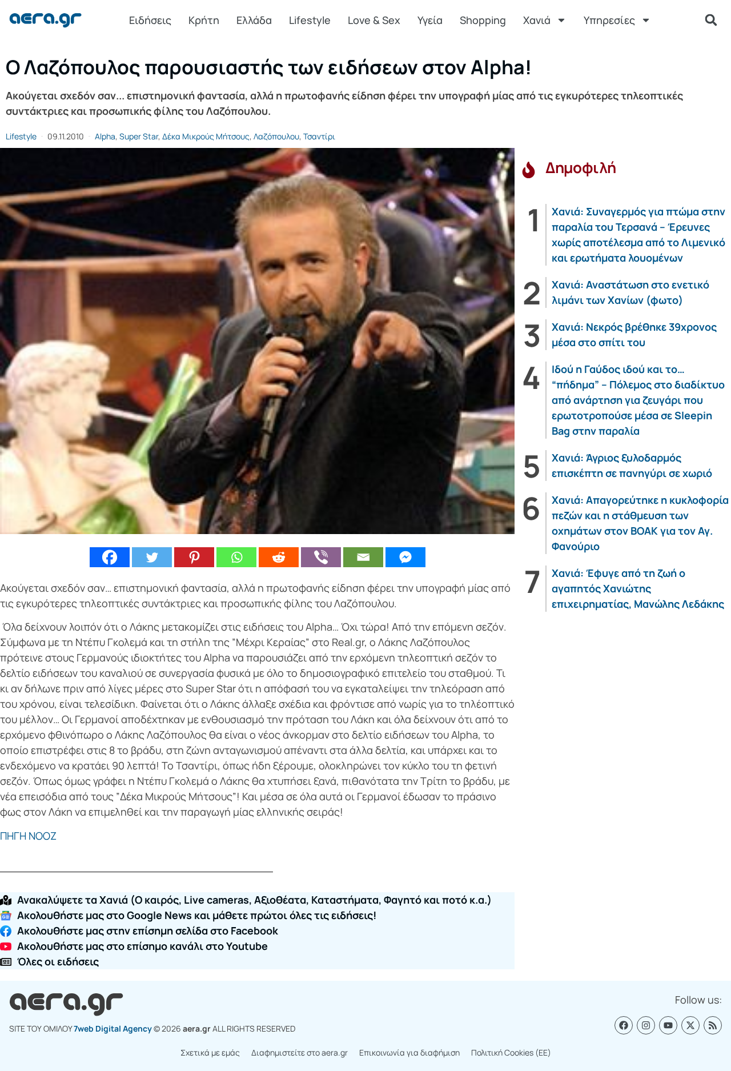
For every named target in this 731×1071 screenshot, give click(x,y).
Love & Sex (374, 20)
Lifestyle (310, 20)
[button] (711, 20)
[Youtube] (668, 1025)
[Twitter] (152, 557)
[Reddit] (279, 557)
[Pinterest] (194, 557)
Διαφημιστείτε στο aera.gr (299, 1052)
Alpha (105, 136)
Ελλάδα (254, 20)
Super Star (138, 136)
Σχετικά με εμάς (210, 1052)
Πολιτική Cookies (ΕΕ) (511, 1052)
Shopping (483, 20)
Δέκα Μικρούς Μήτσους (206, 136)
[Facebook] (110, 557)
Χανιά (537, 20)
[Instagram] (646, 1025)
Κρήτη (203, 20)
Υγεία (430, 20)
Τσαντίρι (319, 136)
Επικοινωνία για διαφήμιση (409, 1052)
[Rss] (713, 1025)
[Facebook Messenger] (405, 557)
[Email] (363, 557)
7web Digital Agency (113, 1028)
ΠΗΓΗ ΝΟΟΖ (28, 836)
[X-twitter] (690, 1025)
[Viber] (321, 557)
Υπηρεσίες (609, 20)
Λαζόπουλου (276, 136)
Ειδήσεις (150, 20)
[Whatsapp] (236, 557)
